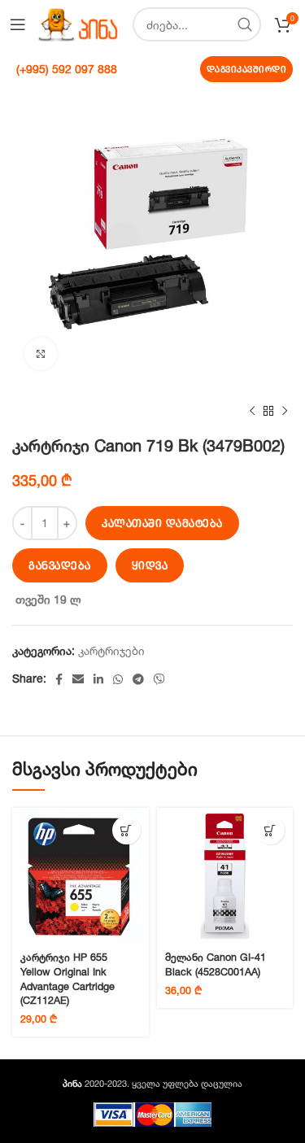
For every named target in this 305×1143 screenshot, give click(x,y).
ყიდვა (150, 565)
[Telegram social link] (138, 679)
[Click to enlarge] (40, 354)
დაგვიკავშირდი (247, 69)
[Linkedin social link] (98, 679)
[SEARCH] (244, 24)
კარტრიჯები (111, 650)
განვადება (59, 565)
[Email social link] (78, 679)
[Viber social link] (159, 679)
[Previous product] (252, 412)
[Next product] (285, 412)
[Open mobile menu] (18, 24)
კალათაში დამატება (162, 523)
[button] (126, 830)
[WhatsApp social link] (118, 679)
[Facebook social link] (59, 679)
